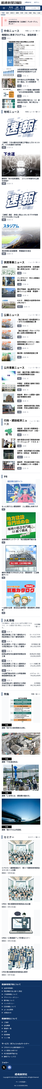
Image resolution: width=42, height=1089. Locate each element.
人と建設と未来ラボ (9, 1050)
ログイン (36, 2)
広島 (39, 13)
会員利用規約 (7, 988)
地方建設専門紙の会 (9, 1053)
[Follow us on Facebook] (9, 1067)
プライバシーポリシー (10, 997)
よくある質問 (7, 1009)
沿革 (4, 1031)
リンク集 (6, 1038)
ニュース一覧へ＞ (34, 262)
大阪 (26, 13)
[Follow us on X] (4, 1067)
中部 (21, 13)
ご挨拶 (5, 1022)
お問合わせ (28, 2)
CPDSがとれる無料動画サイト (13, 1047)
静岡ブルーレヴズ (9, 1056)
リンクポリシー (8, 1003)
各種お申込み (17, 8)
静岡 (17, 13)
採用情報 (6, 1034)
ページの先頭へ (21, 1082)
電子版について (11, 8)
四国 (30, 13)
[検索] (38, 8)
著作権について (8, 1000)
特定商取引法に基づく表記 (12, 991)
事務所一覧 (6, 1028)
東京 (7, 13)
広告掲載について (9, 1006)
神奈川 (12, 13)
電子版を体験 (22, 8)
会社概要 (6, 1025)
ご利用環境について (9, 994)
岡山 (34, 13)
